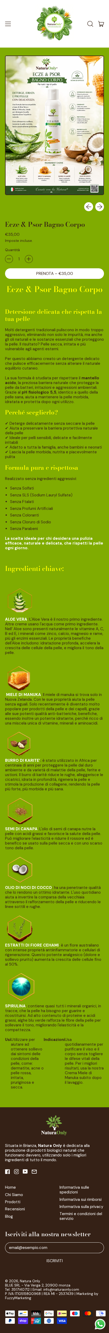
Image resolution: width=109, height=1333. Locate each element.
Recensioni (15, 1209)
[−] (9, 259)
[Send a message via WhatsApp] (100, 1324)
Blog (9, 1216)
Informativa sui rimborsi (81, 1199)
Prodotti (12, 1202)
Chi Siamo (14, 1194)
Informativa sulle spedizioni (74, 1190)
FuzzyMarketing (18, 1298)
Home (10, 1187)
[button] (90, 24)
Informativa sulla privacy (81, 1206)
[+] (29, 259)
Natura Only (30, 1281)
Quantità (12, 250)
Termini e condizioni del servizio (81, 1216)
